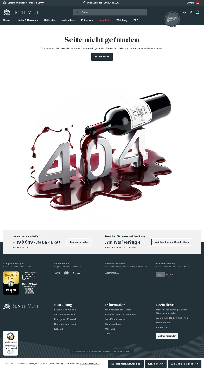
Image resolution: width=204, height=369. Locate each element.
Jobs (108, 333)
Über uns (110, 329)
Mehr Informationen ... (89, 364)
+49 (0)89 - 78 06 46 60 (36, 242)
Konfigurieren (155, 363)
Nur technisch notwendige (125, 363)
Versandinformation (65, 314)
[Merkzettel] (185, 12)
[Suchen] (76, 12)
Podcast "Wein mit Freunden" (121, 314)
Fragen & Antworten (65, 309)
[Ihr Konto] (191, 12)
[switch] (10, 352)
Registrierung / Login (65, 324)
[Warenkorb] (197, 12)
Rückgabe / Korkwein (65, 319)
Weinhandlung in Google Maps (172, 242)
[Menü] (16, 333)
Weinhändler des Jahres (118, 309)
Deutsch (190, 3)
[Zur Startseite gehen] (20, 12)
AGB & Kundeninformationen (172, 318)
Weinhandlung (113, 324)
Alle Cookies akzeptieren (184, 363)
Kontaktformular (79, 242)
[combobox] (193, 3)
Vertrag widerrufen (167, 336)
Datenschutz (163, 322)
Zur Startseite (102, 56)
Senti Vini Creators (115, 319)
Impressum (162, 327)
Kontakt (58, 329)
